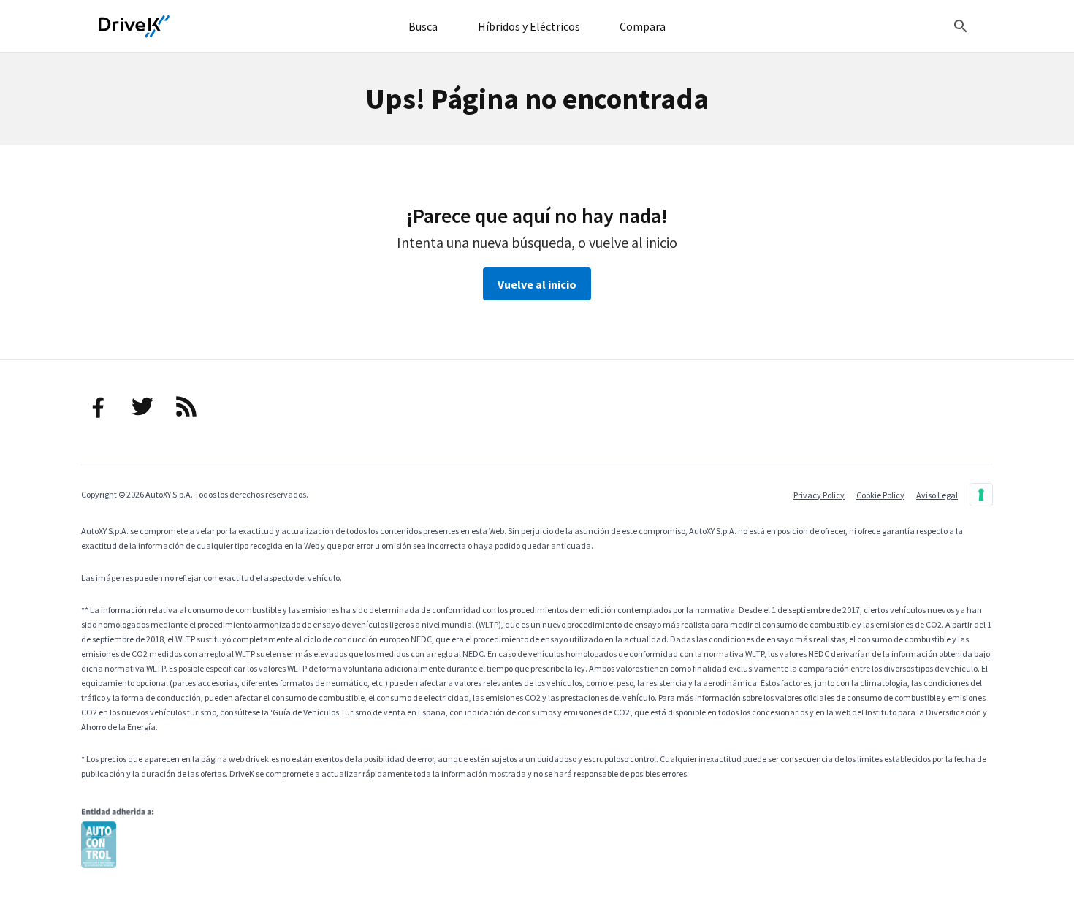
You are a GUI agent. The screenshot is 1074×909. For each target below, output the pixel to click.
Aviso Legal (937, 495)
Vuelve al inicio (537, 284)
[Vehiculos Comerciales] (134, 26)
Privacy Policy (819, 495)
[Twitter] (142, 406)
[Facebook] (98, 406)
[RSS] (186, 406)
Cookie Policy (880, 495)
